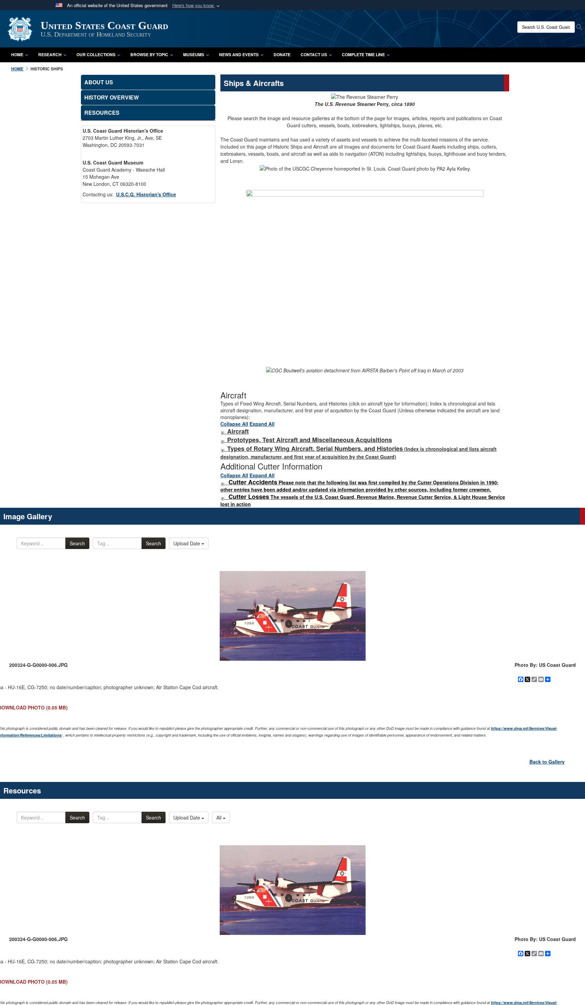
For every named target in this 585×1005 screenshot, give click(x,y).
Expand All (262, 423)
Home (17, 54)
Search (77, 543)
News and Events (239, 54)
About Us (98, 82)
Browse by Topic (149, 54)
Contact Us (314, 54)
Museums (193, 54)
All (219, 817)
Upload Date (187, 543)
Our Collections (96, 54)
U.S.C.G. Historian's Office (146, 194)
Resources (102, 112)
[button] (196, 5)
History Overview (111, 97)
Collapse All (234, 423)
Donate (282, 54)
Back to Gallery (547, 761)
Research (50, 54)
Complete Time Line (363, 54)
